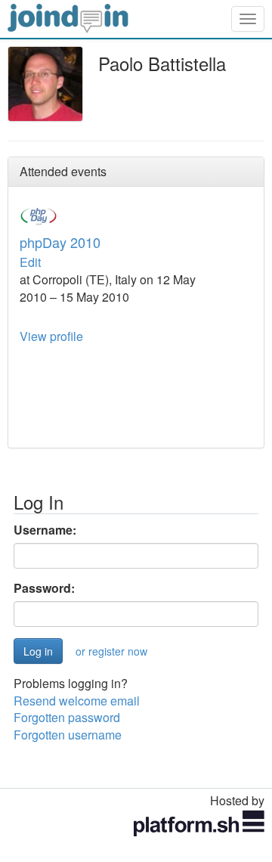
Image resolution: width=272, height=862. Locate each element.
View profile (51, 336)
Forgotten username (68, 734)
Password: (44, 588)
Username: (45, 530)
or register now (111, 651)
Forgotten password (67, 717)
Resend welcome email (77, 700)
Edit (30, 262)
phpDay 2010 (60, 242)
